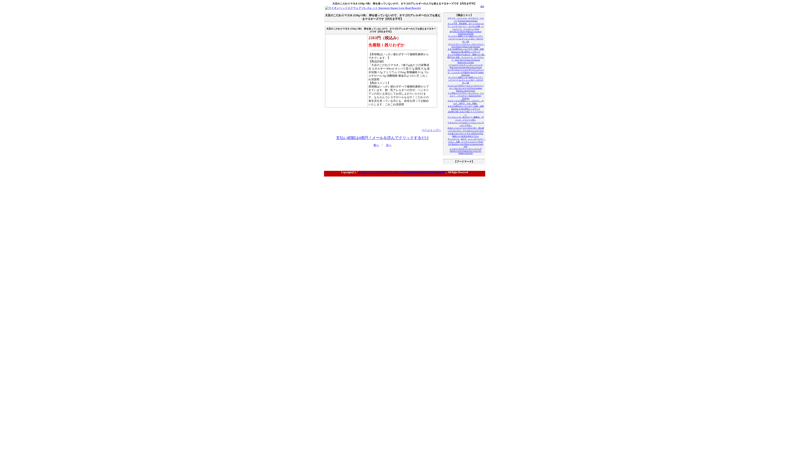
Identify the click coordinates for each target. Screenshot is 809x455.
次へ (388, 145)
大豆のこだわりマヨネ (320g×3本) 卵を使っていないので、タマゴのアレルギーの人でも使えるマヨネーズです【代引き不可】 (465, 131)
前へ (376, 145)
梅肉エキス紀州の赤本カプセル (465, 136)
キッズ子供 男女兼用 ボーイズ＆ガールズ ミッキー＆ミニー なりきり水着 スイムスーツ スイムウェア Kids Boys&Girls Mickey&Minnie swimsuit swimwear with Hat (466, 29)
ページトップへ (431, 130)
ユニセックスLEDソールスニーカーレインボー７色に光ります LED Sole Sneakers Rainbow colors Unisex (465, 88)
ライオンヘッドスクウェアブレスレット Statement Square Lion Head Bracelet (401, 172)
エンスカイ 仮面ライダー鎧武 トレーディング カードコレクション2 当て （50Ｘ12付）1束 (465, 39)
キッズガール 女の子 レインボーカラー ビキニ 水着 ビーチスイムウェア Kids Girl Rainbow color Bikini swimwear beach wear (467, 142)
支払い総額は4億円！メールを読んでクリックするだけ (382, 138)
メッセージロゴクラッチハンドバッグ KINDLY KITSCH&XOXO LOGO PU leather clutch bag (466, 151)
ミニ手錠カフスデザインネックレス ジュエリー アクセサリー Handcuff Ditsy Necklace (466, 95)
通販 (482, 6)
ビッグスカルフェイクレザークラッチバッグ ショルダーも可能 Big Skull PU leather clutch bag (466, 72)
